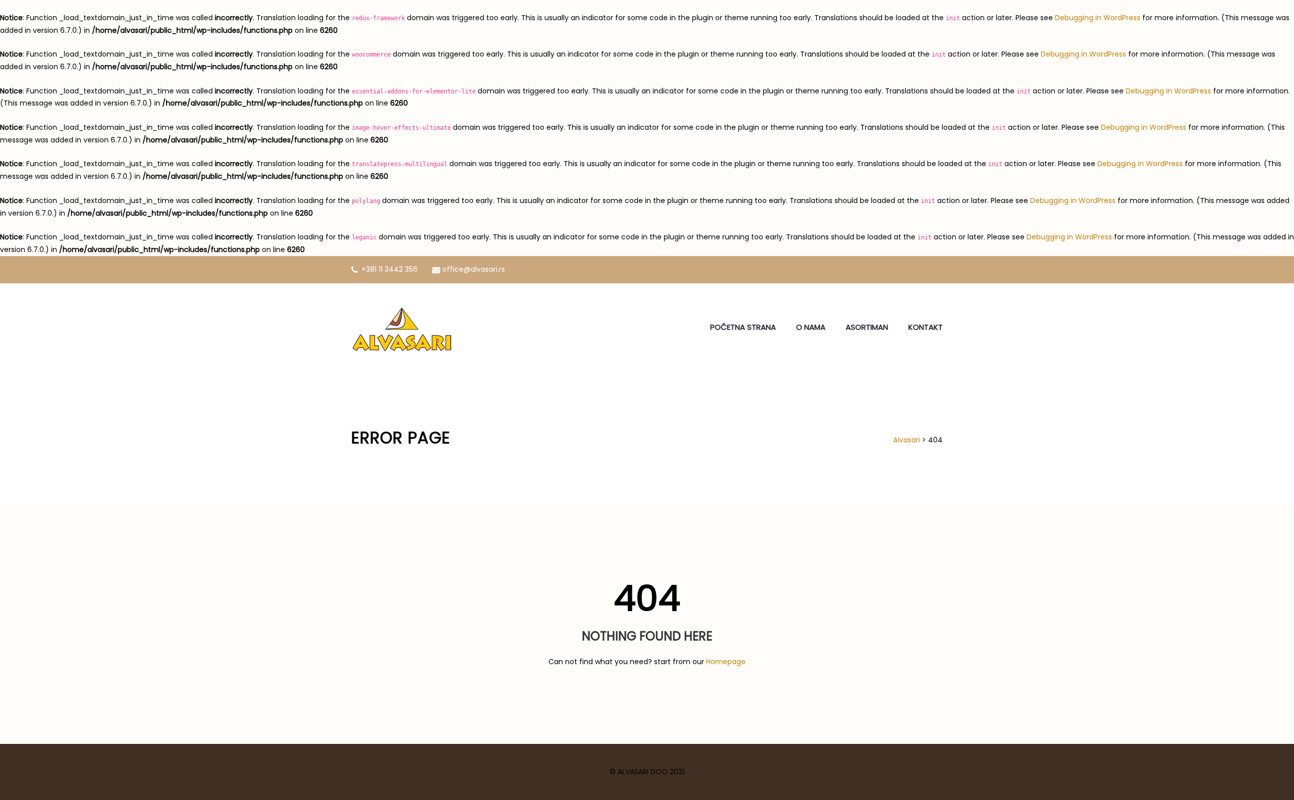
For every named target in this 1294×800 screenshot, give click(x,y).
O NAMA (810, 327)
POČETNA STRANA (743, 327)
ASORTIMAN (867, 327)
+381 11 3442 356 (389, 269)
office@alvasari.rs (473, 269)
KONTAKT (925, 327)
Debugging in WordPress (1097, 18)
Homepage (726, 662)
